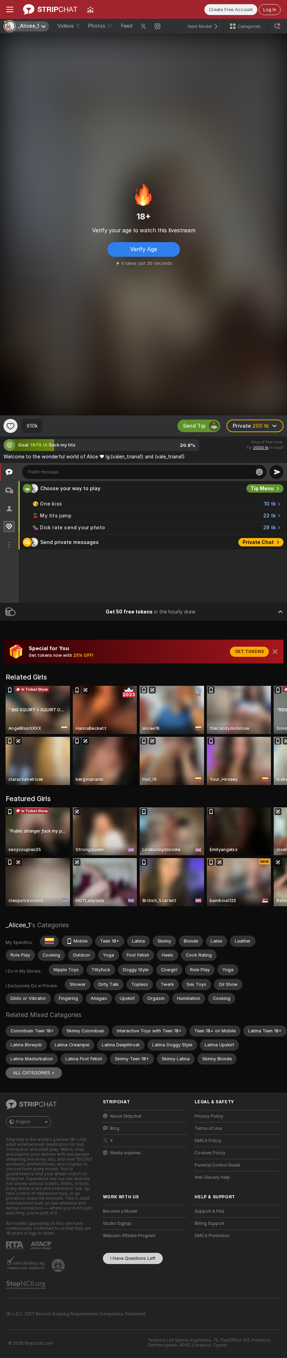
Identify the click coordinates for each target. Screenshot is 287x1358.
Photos (100, 26)
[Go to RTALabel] (15, 1245)
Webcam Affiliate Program (129, 1235)
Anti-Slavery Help (212, 1177)
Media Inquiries (125, 1152)
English (23, 1121)
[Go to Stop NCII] (26, 1285)
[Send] (277, 472)
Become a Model (120, 1211)
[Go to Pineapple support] (58, 1265)
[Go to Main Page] (50, 9)
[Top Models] (90, 9)
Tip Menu (262, 488)
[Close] (275, 651)
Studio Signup (117, 1223)
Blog (114, 1128)
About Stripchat (125, 1116)
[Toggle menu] (10, 9)
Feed (126, 26)
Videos (68, 26)
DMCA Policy (208, 1140)
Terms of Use (208, 1128)
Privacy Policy (209, 1116)
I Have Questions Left (132, 1258)
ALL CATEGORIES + (34, 1072)
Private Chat (258, 542)
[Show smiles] (259, 472)
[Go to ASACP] (41, 1245)
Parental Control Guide (217, 1165)
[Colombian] (49, 941)
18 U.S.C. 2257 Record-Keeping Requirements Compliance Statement (76, 1314)
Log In (269, 9)
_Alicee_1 (18, 925)
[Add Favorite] (11, 426)
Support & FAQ (209, 1211)
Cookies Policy (210, 1152)
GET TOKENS (249, 651)
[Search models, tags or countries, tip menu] (277, 26)
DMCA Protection (212, 1235)
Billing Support (209, 1223)
